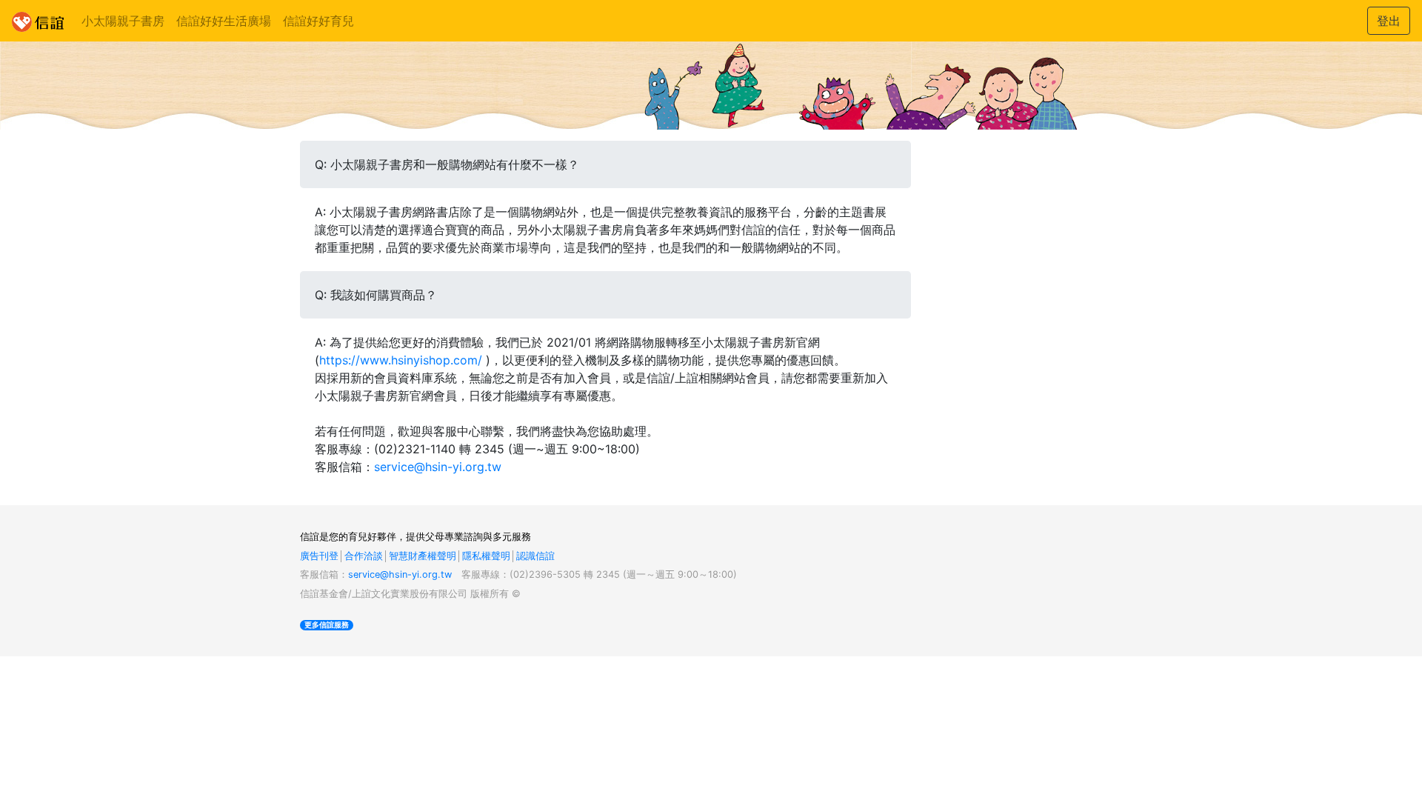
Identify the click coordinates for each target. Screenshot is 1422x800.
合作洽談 (363, 555)
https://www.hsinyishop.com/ (400, 360)
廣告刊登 (319, 555)
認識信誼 (535, 555)
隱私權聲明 (486, 555)
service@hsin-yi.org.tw (437, 466)
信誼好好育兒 (318, 20)
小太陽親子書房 (122, 20)
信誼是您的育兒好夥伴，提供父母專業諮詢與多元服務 (415, 536)
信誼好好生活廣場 (223, 20)
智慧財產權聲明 (422, 555)
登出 (1389, 20)
